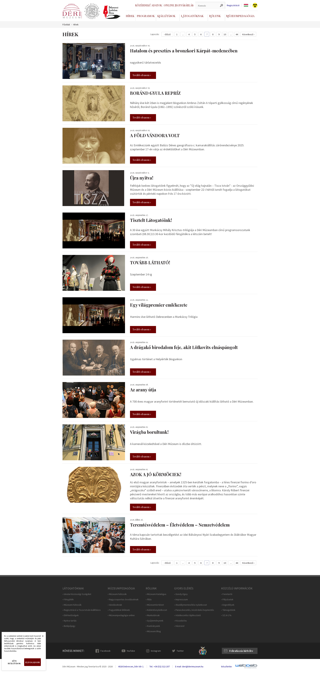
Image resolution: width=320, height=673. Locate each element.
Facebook (105, 650)
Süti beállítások (14, 662)
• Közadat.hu (180, 620)
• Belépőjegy (68, 626)
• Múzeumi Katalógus (156, 594)
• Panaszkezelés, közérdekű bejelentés (194, 610)
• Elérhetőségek (70, 615)
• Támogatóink (228, 610)
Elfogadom (32, 662)
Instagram (156, 650)
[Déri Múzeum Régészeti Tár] (92, 11)
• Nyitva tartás (69, 620)
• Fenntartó (226, 594)
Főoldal (66, 24)
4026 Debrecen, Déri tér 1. (131, 666)
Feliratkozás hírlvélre (241, 650)
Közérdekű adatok (148, 5)
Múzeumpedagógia (240, 16)
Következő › (248, 34)
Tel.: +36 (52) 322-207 (160, 666)
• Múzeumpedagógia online (121, 615)
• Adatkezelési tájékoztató (187, 615)
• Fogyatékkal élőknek (119, 610)
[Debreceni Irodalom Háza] (112, 12)
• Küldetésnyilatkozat (156, 610)
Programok (146, 16)
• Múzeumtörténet (155, 604)
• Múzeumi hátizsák (72, 604)
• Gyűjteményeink (154, 620)
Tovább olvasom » (141, 75)
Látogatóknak (192, 16)
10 (225, 34)
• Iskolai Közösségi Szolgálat (76, 594)
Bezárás (41, 637)
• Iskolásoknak (115, 604)
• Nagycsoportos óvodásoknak (123, 599)
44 (237, 34)
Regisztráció (233, 5)
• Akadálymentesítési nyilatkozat (190, 604)
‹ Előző (167, 34)
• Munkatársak (153, 615)
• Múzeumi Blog (153, 631)
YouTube (131, 650)
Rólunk (215, 16)
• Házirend (179, 626)
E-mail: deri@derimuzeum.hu (189, 666)
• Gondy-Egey (181, 594)
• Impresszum (181, 599)
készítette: (226, 666)
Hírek (130, 16)
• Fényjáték (68, 599)
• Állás (149, 599)
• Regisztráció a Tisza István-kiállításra (81, 610)
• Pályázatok (227, 599)
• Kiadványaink (153, 626)
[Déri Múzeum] (72, 11)
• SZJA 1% (226, 615)
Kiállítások (166, 16)
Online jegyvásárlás (179, 5)
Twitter (180, 650)
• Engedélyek (227, 604)
